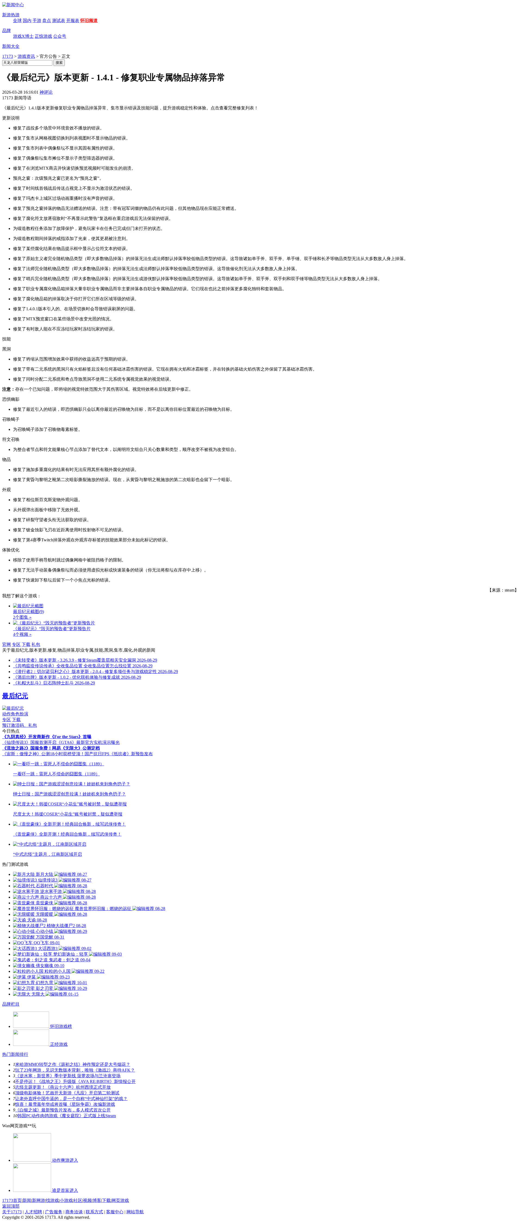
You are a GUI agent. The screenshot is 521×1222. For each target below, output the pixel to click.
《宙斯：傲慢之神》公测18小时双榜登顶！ (43, 753)
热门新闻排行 (15, 1054)
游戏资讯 (26, 56)
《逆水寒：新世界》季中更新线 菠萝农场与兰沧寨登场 (67, 1075)
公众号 (59, 36)
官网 (6, 644)
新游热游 (11, 14)
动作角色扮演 (15, 714)
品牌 (6, 30)
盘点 (46, 20)
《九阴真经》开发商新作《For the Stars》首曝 (46, 736)
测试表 (58, 20)
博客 (97, 1200)
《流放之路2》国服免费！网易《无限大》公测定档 (51, 748)
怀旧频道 (89, 20)
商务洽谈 (74, 1212)
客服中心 (114, 1212)
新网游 (38, 1200)
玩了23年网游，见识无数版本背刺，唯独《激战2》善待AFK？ (75, 1070)
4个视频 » (22, 634)
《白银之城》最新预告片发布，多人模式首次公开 (63, 1110)
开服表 (72, 20)
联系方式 (94, 1212)
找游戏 (52, 1200)
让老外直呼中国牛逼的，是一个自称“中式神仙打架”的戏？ (71, 1098)
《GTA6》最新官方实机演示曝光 (88, 742)
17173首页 (12, 1200)
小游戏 (66, 1200)
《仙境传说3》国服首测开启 (29, 742)
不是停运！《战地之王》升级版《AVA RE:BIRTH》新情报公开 (75, 1081)
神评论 (46, 92)
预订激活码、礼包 (19, 725)
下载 (26, 644)
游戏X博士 (23, 36)
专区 (16, 644)
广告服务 (53, 1212)
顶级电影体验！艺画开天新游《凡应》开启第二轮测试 (67, 1093)
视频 (87, 1200)
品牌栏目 (11, 1004)
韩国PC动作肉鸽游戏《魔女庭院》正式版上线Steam (66, 1115)
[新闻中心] (13, 4)
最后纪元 (15, 695)
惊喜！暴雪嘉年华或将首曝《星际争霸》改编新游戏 (65, 1104)
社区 (78, 1200)
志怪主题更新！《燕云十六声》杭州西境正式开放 (63, 1087)
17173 (7, 56)
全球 (17, 20)
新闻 (27, 1200)
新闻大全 (11, 46)
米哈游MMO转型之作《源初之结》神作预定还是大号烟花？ (72, 1064)
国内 (27, 20)
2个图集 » (22, 617)
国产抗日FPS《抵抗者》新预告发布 (119, 753)
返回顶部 (11, 1206)
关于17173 (12, 1212)
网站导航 (135, 1212)
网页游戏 (120, 1200)
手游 (37, 20)
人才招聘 (33, 1212)
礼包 (35, 644)
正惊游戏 (43, 36)
